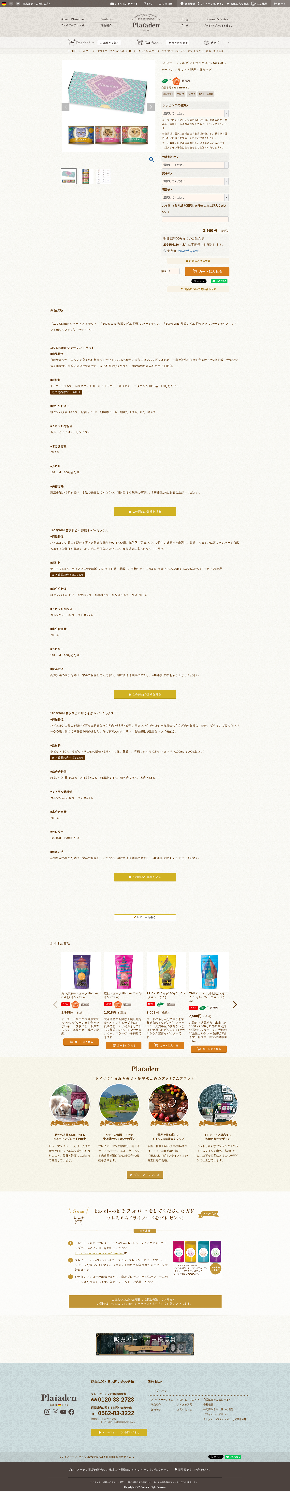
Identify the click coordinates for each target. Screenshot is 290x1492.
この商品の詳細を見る (146, 511)
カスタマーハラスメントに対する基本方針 (224, 1419)
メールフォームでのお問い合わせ (121, 1432)
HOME (72, 51)
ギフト (87, 51)
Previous (65, 107)
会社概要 (208, 1404)
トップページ (159, 1390)
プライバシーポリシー (215, 1414)
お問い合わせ (184, 1409)
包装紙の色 (171, 156)
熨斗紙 (168, 173)
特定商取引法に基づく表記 (218, 1409)
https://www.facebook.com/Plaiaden (99, 1253)
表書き (168, 189)
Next (151, 107)
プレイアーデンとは (147, 1174)
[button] (55, 1004)
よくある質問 (184, 1404)
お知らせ (156, 1409)
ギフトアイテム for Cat (110, 51)
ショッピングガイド (188, 1399)
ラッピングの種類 (176, 105)
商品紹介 (156, 1404)
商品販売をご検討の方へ (217, 1399)
